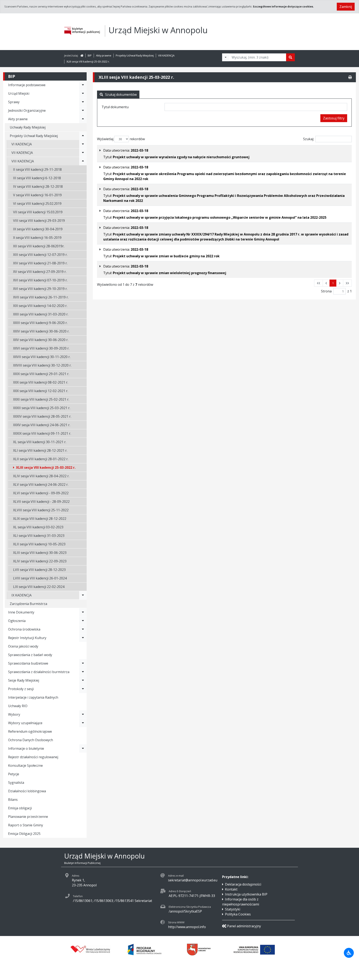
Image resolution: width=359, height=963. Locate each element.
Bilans (13, 799)
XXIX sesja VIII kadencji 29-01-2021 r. (41, 374)
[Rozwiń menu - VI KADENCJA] (83, 144)
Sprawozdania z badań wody (30, 655)
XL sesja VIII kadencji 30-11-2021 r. (39, 442)
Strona (326, 291)
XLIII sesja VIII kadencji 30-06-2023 (39, 552)
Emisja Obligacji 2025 (24, 833)
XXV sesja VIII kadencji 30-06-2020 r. (40, 339)
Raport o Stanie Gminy (25, 825)
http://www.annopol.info (187, 927)
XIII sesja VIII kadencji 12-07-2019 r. (40, 254)
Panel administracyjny (244, 926)
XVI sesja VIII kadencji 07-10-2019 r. (40, 280)
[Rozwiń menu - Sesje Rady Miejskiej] (83, 680)
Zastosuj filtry (333, 118)
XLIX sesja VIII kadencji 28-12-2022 (39, 518)
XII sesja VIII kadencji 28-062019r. (38, 246)
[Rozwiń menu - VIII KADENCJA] (83, 161)
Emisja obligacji (20, 808)
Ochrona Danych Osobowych (30, 740)
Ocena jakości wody (23, 646)
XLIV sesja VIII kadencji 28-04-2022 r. (41, 476)
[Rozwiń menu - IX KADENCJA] (83, 595)
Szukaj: (308, 139)
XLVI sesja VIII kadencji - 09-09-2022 (41, 493)
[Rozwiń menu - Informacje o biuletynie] (83, 748)
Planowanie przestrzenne (28, 816)
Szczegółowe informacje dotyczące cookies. (283, 6)
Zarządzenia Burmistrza (28, 603)
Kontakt (231, 889)
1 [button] (333, 283)
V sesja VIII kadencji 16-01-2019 (37, 195)
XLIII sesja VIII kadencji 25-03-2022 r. (88, 61)
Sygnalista (16, 782)
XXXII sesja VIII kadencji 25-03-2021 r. (41, 408)
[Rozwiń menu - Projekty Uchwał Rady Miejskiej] (83, 136)
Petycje (13, 774)
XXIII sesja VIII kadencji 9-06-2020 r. (40, 322)
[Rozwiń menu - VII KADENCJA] (83, 152)
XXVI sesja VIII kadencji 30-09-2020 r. (41, 348)
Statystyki (232, 909)
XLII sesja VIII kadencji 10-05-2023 (39, 544)
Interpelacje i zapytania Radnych (33, 697)
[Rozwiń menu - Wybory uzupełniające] (83, 723)
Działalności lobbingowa (27, 791)
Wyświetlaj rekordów (121, 139)
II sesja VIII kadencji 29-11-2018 (37, 169)
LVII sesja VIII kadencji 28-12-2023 (39, 569)
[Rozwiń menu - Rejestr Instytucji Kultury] (83, 638)
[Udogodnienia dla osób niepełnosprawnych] (349, 953)
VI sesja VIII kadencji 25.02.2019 (37, 203)
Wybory (14, 714)
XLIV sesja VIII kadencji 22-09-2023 (39, 561)
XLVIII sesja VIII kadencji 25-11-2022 (41, 510)
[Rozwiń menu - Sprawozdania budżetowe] (83, 663)
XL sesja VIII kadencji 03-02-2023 (38, 527)
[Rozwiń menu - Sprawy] (83, 102)
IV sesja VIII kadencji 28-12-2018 (38, 186)
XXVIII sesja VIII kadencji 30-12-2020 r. (42, 365)
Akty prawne (103, 55)
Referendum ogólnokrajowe (30, 731)
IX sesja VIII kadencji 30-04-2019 (38, 229)
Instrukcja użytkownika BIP (246, 894)
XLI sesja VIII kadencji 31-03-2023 (38, 535)
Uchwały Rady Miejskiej (27, 127)
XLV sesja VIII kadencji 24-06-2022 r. (40, 484)
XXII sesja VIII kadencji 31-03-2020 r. (40, 314)
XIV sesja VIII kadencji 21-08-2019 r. (40, 263)
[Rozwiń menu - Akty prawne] (83, 119)
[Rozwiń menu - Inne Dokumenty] (83, 612)
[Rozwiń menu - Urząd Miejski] (83, 93)
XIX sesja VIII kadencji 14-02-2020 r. (40, 305)
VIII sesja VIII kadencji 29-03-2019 (39, 220)
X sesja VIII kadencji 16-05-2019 (37, 237)
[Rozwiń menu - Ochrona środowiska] (83, 629)
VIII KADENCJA (166, 55)
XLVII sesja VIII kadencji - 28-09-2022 (41, 501)
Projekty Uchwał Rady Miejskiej (135, 55)
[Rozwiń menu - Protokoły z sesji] (83, 689)
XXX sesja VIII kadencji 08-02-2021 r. (40, 382)
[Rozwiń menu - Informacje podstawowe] (83, 85)
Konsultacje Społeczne (25, 765)
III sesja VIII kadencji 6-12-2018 (37, 178)
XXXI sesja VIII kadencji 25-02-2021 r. (41, 399)
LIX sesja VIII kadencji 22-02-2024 (38, 586)
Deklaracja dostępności (243, 884)
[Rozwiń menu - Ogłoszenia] (83, 621)
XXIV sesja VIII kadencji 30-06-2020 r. (41, 331)
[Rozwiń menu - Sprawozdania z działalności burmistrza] (83, 672)
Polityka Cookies (238, 914)
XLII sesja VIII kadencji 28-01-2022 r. (40, 459)
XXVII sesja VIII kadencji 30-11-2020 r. (41, 357)
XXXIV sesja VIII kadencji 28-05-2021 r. (42, 416)
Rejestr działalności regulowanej (33, 757)
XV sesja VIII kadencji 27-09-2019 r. (39, 271)
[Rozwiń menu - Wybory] (83, 714)
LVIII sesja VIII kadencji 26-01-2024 (40, 578)
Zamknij (345, 6)
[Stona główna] (81, 55)
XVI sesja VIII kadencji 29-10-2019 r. (40, 288)
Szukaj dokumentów (121, 94)
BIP (90, 55)
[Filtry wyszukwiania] (225, 57)
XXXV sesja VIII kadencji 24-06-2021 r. (41, 425)
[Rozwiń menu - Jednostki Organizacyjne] (83, 110)
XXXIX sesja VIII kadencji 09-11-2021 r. (42, 433)
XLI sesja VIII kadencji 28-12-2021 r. (40, 450)
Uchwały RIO (17, 706)
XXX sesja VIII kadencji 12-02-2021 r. (40, 391)
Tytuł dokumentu (115, 107)
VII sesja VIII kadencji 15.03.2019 (38, 212)
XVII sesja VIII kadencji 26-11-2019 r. (41, 297)
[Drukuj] (350, 77)
